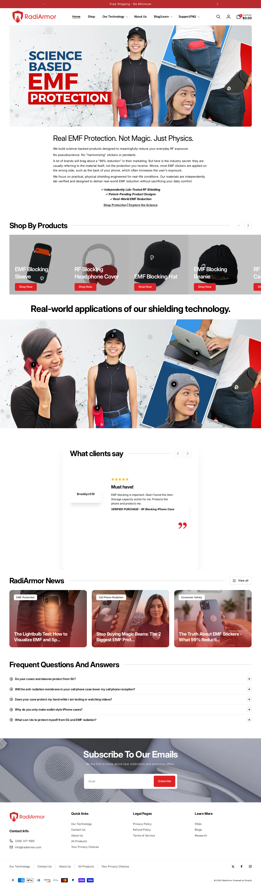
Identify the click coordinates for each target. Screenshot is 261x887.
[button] (114, 16)
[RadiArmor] (27, 821)
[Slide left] (44, 4)
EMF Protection (25, 597)
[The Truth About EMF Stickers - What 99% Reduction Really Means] (213, 618)
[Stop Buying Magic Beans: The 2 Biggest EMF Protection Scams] (130, 618)
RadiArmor (227, 880)
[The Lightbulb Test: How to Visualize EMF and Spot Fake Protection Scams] (48, 618)
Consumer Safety (191, 597)
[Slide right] (217, 4)
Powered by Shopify (242, 880)
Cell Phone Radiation (111, 597)
